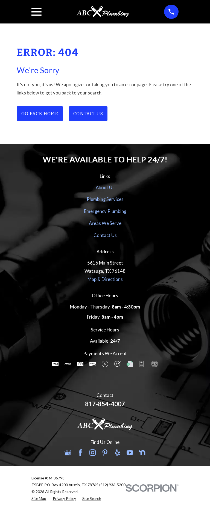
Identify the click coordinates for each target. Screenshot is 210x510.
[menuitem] (38, 498)
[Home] (103, 11)
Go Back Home (39, 113)
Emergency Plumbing (105, 211)
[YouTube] (130, 452)
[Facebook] (80, 452)
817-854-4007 (105, 404)
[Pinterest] (105, 452)
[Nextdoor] (142, 452)
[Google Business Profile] (68, 452)
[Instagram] (92, 452)
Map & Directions (105, 279)
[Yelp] (117, 452)
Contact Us (88, 113)
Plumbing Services (105, 199)
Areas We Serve (105, 223)
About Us (105, 187)
